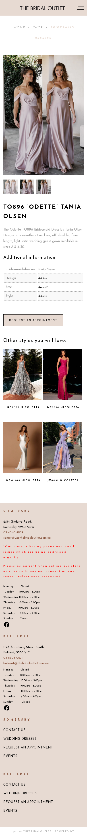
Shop (38, 27)
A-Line (42, 278)
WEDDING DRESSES (20, 739)
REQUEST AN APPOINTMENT (28, 747)
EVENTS (10, 756)
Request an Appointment (33, 320)
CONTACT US (14, 730)
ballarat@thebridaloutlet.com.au (26, 663)
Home (20, 27)
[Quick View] (32, 371)
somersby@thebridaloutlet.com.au (27, 538)
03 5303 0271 (13, 658)
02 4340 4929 (13, 532)
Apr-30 (42, 287)
